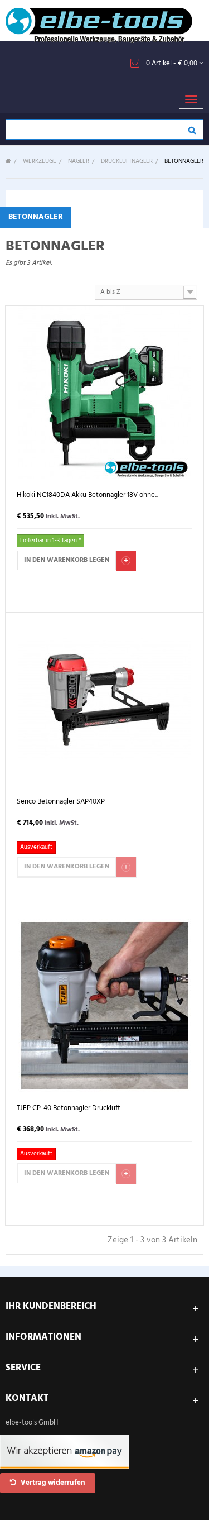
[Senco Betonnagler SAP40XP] (104, 699)
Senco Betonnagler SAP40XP (61, 802)
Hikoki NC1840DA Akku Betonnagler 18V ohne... (87, 495)
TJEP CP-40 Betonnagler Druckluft (68, 1108)
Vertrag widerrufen (52, 1483)
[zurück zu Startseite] (8, 161)
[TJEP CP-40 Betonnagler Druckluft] (104, 1005)
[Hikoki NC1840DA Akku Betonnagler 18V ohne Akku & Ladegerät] (104, 392)
